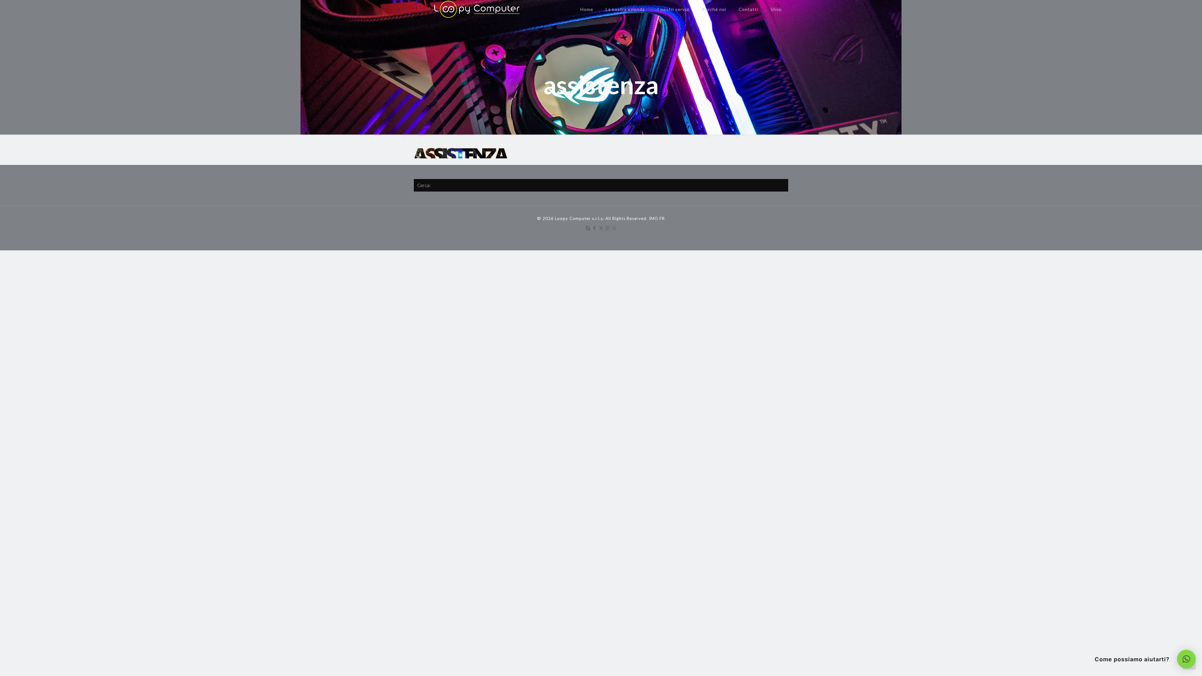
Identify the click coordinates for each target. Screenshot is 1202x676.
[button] (1186, 659)
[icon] (614, 228)
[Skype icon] (588, 228)
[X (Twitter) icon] (601, 228)
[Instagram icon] (607, 228)
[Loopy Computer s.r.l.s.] (474, 9)
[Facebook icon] (594, 228)
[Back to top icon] (1172, 663)
